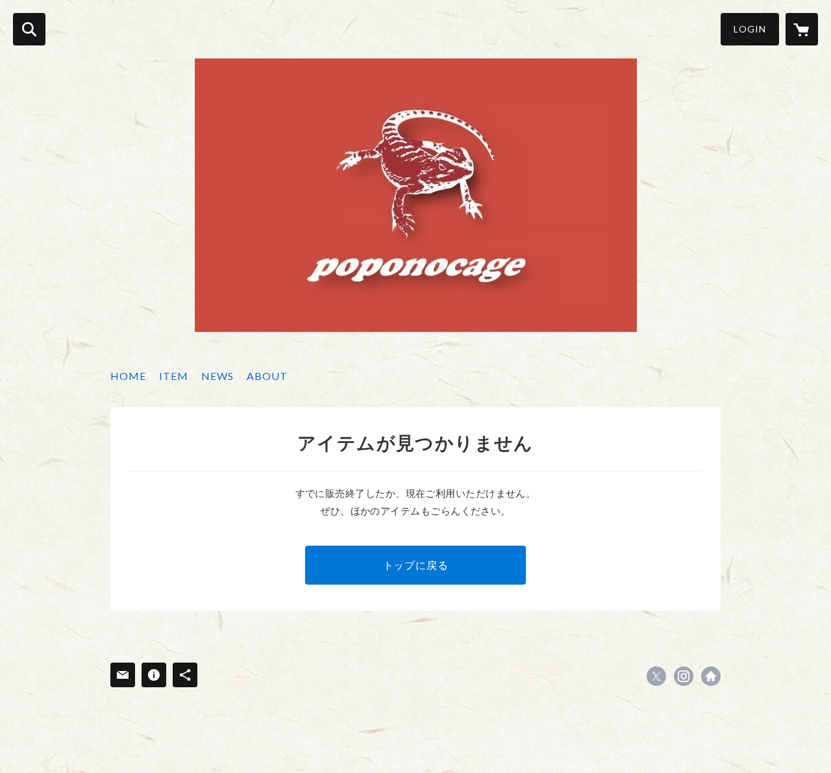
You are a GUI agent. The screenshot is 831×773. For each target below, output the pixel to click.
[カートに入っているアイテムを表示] (802, 29)
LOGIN (750, 28)
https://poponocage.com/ (711, 676)
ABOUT (267, 376)
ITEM (173, 376)
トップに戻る (416, 565)
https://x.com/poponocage (656, 676)
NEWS (217, 376)
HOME (128, 376)
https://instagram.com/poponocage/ (683, 676)
